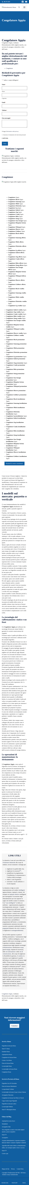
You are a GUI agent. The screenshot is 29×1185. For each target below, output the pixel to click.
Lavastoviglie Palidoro (7, 1106)
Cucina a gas (5, 1153)
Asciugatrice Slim (6, 1126)
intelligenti (22, 890)
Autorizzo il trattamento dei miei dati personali (14, 134)
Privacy (13, 1169)
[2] (20, 966)
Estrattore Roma (6, 1051)
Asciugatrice (5, 1137)
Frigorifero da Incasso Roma (9, 1045)
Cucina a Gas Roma (7, 1060)
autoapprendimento (17, 930)
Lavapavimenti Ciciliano (8, 1089)
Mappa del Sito (5, 1169)
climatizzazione (7, 947)
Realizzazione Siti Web (14, 1172)
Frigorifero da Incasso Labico (9, 1103)
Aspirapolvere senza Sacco (8, 1121)
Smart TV (4, 1134)
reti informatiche (10, 951)
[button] (19, 7)
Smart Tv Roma (6, 1048)
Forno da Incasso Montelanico (9, 1086)
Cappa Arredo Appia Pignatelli (9, 1101)
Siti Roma (23, 1172)
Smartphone (5, 1124)
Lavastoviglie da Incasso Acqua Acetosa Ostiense (14, 1092)
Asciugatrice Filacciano (7, 1095)
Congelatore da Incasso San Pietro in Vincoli (13, 1098)
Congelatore (9, 68)
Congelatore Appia (7, 994)
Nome (3, 91)
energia (8, 949)
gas (3, 949)
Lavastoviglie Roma (7, 1066)
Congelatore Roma (6, 1072)
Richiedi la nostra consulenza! (14, 463)
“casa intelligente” (10, 903)
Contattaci (14, 1026)
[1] (20, 870)
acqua (22, 947)
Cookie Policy (20, 1169)
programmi (6, 928)
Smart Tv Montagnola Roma (9, 1109)
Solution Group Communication (10, 1174)
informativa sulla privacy (13, 131)
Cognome (4, 98)
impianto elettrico (14, 894)
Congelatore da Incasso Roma (9, 1057)
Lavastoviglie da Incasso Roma (9, 1069)
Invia (4, 143)
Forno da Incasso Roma (7, 1063)
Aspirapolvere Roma (7, 1054)
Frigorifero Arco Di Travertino (9, 1083)
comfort (20, 956)
